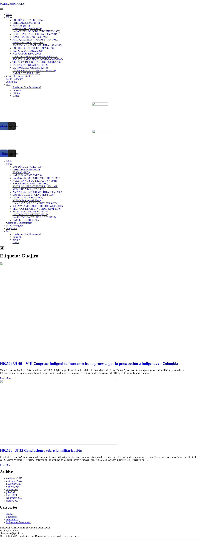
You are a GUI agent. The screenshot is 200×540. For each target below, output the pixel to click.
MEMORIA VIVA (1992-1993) (28, 42)
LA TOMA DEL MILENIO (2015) (30, 67)
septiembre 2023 (14, 498)
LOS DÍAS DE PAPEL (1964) (27, 20)
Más (8, 84)
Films (9, 17)
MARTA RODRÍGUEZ (12, 3)
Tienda (15, 95)
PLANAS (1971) (21, 25)
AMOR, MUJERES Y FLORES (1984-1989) (35, 39)
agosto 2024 (12, 489)
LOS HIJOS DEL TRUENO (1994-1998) (33, 48)
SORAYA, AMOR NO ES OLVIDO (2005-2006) (37, 59)
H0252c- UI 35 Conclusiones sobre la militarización (41, 450)
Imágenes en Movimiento (18, 522)
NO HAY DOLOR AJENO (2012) (30, 65)
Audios (9, 514)
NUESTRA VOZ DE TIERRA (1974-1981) (34, 34)
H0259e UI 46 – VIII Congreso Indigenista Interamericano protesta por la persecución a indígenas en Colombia (89, 364)
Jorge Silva (11, 81)
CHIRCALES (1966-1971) (26, 22)
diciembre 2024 (14, 481)
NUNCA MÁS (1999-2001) (26, 53)
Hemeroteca (12, 519)
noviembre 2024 (14, 484)
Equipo (16, 93)
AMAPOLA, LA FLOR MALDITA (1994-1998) (37, 45)
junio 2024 (11, 495)
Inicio (9, 14)
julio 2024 (11, 492)
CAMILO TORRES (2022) (26, 73)
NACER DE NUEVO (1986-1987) (30, 37)
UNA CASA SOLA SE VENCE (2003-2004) (35, 56)
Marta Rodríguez (14, 79)
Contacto (16, 90)
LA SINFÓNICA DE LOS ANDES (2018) (34, 70)
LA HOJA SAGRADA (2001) (27, 51)
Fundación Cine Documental (26, 87)
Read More (5, 378)
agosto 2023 (12, 500)
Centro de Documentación (19, 76)
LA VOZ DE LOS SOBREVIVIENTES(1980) (36, 31)
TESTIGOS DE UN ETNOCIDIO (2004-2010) (36, 62)
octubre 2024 (12, 486)
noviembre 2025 (14, 478)
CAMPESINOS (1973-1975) (27, 28)
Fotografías (11, 516)
